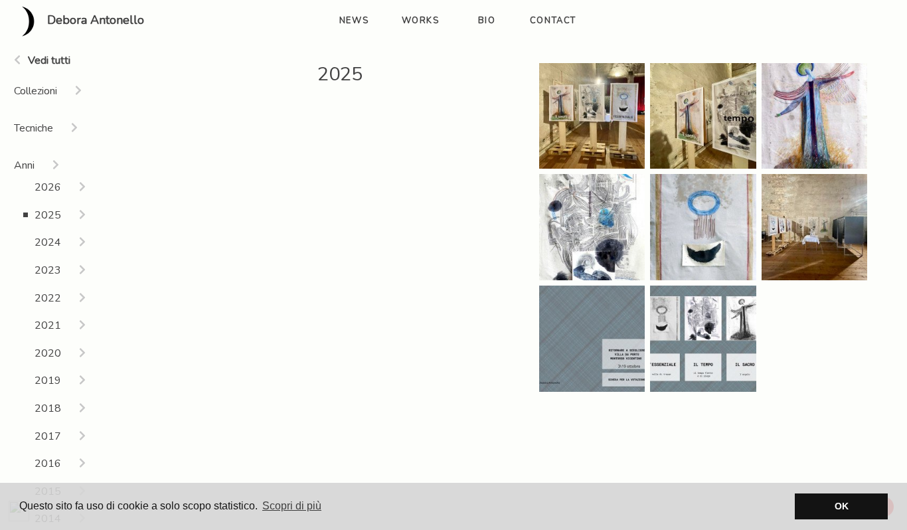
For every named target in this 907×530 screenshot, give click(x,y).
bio (487, 21)
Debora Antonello (94, 21)
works (421, 21)
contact (553, 21)
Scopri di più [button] (291, 505)
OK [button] (842, 506)
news (354, 21)
